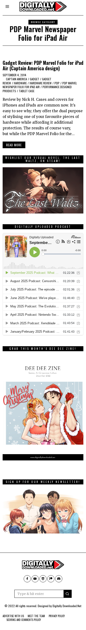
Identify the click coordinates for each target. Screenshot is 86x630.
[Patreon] (50, 578)
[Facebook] (27, 578)
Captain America (16, 79)
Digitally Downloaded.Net (67, 606)
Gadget (34, 79)
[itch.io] (43, 578)
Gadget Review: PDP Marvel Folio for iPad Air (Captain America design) (43, 65)
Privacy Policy (57, 616)
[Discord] (58, 578)
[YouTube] (35, 578)
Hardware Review (41, 83)
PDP (56, 83)
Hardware (20, 83)
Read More (14, 144)
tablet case (26, 91)
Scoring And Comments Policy (23, 620)
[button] (68, 594)
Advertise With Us (13, 616)
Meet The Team (36, 616)
